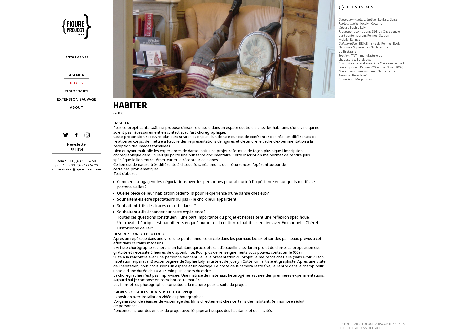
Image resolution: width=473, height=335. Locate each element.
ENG (80, 149)
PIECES (76, 82)
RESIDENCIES (76, 91)
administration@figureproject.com (76, 169)
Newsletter (77, 144)
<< (367, 324)
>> (372, 326)
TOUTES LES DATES (356, 7)
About (76, 107)
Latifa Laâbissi (76, 56)
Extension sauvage (76, 99)
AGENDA (76, 74)
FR (72, 149)
